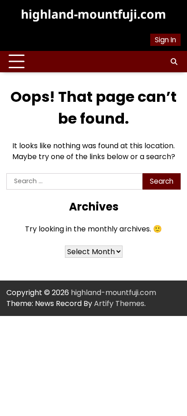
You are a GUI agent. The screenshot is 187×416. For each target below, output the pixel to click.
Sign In (165, 40)
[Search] (174, 62)
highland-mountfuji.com (93, 14)
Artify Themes (119, 303)
